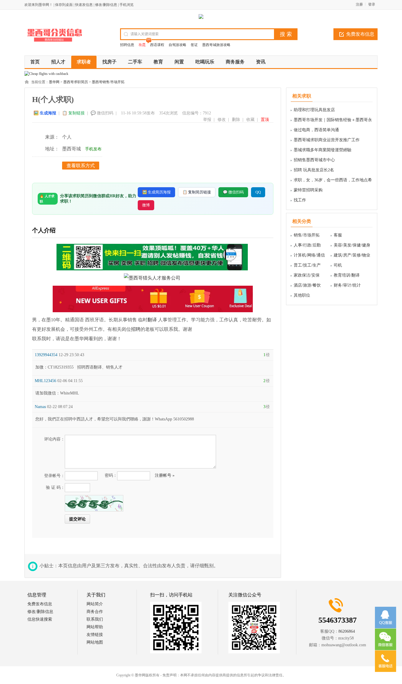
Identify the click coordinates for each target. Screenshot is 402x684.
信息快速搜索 (39, 619)
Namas (40, 407)
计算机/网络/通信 (309, 255)
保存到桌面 (64, 5)
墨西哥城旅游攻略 (216, 45)
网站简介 (95, 604)
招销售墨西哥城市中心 (314, 160)
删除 (236, 119)
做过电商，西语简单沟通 (316, 130)
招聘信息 (127, 45)
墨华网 (54, 82)
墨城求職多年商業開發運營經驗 (322, 150)
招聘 (135, 329)
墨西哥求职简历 (75, 82)
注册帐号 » (165, 475)
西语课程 (157, 45)
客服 (338, 235)
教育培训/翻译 (347, 275)
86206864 (346, 631)
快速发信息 (84, 5)
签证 (194, 45)
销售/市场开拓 (307, 235)
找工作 (300, 200)
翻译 (152, 319)
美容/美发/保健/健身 (352, 245)
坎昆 (142, 45)
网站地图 (95, 642)
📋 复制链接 (73, 113)
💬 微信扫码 (102, 113)
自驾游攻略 (177, 45)
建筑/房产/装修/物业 (352, 255)
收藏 (250, 119)
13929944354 (46, 355)
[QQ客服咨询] (385, 617)
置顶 (265, 119)
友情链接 (95, 634)
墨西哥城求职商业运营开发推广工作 (327, 140)
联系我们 (95, 619)
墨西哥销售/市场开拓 (108, 82)
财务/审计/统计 (347, 285)
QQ (258, 192)
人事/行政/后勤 (307, 245)
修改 (221, 119)
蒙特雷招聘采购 (308, 190)
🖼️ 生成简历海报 (156, 192)
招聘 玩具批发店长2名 (314, 170)
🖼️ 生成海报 (45, 113)
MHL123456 (45, 381)
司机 (338, 265)
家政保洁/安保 (307, 275)
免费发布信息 (360, 34)
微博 (146, 205)
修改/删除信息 (106, 5)
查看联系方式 (81, 165)
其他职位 (302, 295)
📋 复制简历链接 (196, 192)
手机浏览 (126, 5)
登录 (371, 4)
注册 (359, 4)
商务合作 (95, 611)
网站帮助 (95, 627)
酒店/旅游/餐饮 (307, 285)
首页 (35, 61)
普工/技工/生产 (307, 265)
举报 (207, 119)
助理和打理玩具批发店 (314, 110)
